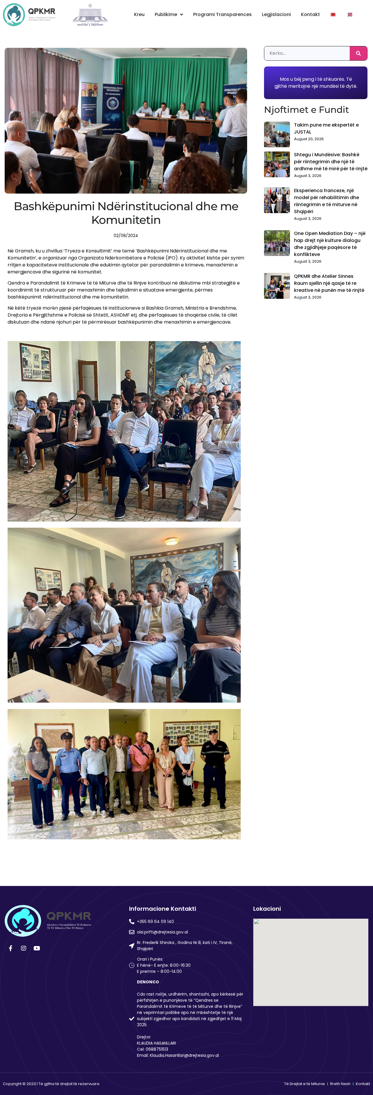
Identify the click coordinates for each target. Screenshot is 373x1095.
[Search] (358, 53)
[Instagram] (23, 948)
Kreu (139, 14)
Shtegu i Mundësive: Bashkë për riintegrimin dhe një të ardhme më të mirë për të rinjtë (330, 161)
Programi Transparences (222, 14)
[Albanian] (333, 14)
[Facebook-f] (10, 948)
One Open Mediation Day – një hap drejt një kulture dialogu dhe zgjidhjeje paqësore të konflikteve (329, 244)
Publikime (166, 14)
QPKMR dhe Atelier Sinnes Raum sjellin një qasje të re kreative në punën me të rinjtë (329, 283)
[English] (350, 14)
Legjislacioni (276, 14)
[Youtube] (37, 948)
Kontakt (310, 14)
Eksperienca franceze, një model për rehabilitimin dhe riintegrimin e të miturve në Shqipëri (326, 201)
